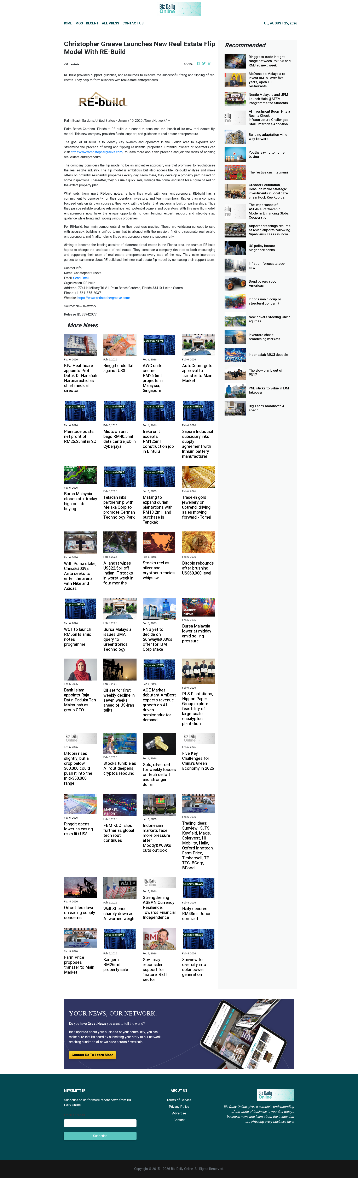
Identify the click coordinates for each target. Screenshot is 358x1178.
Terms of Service (179, 1100)
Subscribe (100, 1135)
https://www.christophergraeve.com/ (97, 152)
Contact (179, 1120)
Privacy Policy (179, 1106)
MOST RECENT (87, 23)
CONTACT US (133, 23)
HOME (67, 23)
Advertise (179, 1113)
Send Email (81, 278)
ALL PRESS (110, 23)
